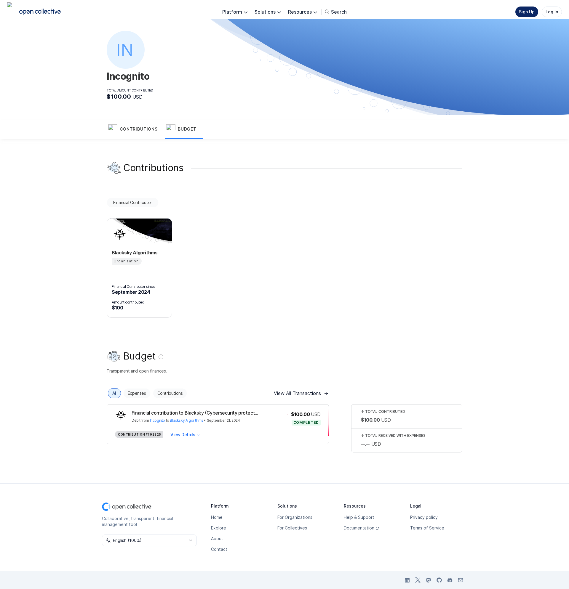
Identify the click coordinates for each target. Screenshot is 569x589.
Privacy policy (424, 517)
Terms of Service (427, 527)
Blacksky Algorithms (186, 420)
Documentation (359, 527)
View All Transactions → (301, 393)
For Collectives (292, 527)
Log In (552, 11)
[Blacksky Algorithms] (119, 234)
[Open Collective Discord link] (450, 580)
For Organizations (294, 517)
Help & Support (359, 517)
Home (217, 517)
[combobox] (149, 540)
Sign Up (527, 11)
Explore (218, 527)
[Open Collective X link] (418, 580)
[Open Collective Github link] (439, 580)
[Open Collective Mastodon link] (428, 580)
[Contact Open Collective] (460, 580)
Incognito (157, 420)
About (217, 538)
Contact (219, 549)
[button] (136, 129)
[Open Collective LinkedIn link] (407, 580)
